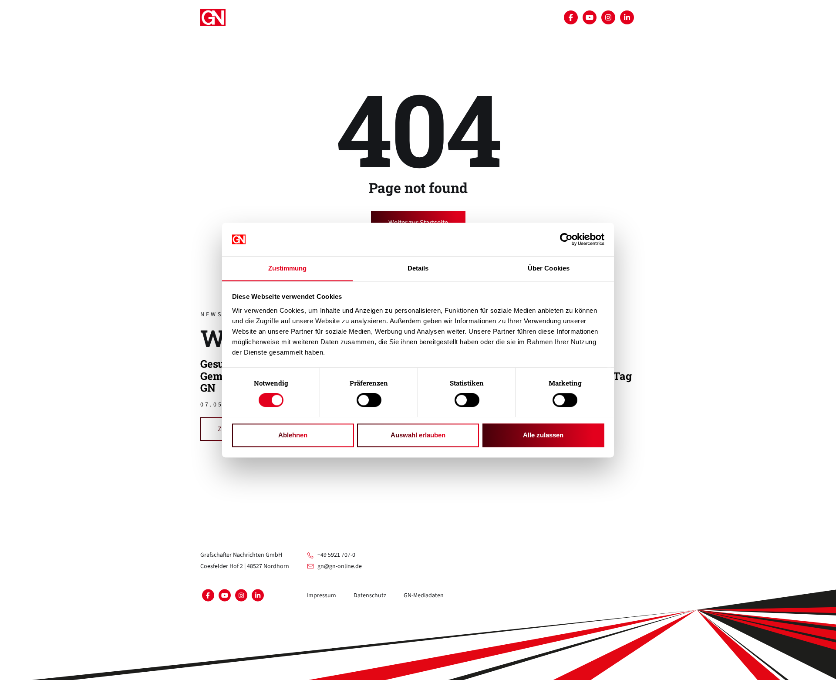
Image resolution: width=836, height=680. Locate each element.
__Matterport (310, 38)
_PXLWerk (258, 38)
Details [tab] (418, 268)
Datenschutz (370, 595)
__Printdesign (464, 38)
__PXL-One (338, 80)
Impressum (321, 595)
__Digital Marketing (276, 80)
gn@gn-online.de (339, 566)
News (376, 80)
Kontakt (412, 80)
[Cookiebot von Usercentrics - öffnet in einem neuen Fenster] (566, 239)
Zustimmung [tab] (287, 268)
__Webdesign (406, 38)
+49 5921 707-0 (336, 555)
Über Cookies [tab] (549, 268)
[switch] (369, 400)
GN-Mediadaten (424, 595)
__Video (359, 38)
